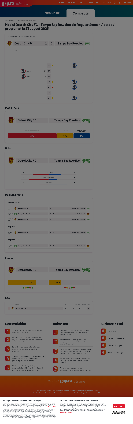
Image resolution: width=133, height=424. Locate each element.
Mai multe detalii (52, 406)
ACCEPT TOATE (119, 406)
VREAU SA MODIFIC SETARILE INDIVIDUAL (119, 412)
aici (21, 415)
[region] (66, 410)
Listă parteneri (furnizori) (66, 412)
